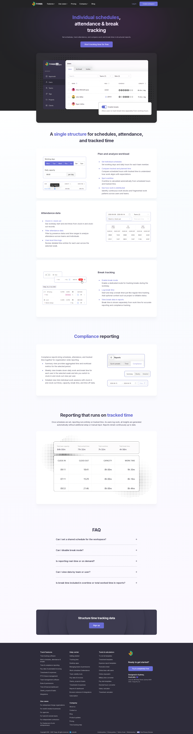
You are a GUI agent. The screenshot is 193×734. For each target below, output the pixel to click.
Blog (71, 714)
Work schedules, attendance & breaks (50, 660)
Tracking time (74, 659)
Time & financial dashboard (49, 687)
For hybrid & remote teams (49, 716)
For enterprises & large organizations (52, 705)
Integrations (44, 694)
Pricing (72, 721)
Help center (74, 652)
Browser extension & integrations (80, 692)
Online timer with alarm (106, 670)
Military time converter (106, 678)
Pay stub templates (105, 681)
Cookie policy (102, 732)
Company (73, 703)
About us (72, 707)
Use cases (44, 701)
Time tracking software (47, 656)
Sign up (96, 625)
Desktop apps (74, 663)
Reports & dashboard (77, 688)
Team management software (49, 680)
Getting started (74, 656)
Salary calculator (104, 688)
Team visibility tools (76, 674)
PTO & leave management (49, 676)
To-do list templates (105, 656)
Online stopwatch (104, 674)
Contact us (73, 710)
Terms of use (121, 732)
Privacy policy (111, 732)
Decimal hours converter (107, 685)
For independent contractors (49, 719)
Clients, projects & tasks (48, 690)
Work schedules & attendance (80, 670)
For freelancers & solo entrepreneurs (47, 724)
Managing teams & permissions (80, 667)
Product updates (75, 717)
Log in (134, 4)
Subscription (74, 696)
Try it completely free (140, 669)
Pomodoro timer (104, 667)
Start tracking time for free (97, 44)
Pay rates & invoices (76, 678)
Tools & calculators (106, 652)
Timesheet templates (106, 659)
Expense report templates (107, 663)
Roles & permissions (46, 683)
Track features (46, 652)
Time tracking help (76, 725)
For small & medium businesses (50, 709)
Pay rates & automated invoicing (51, 669)
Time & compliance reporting (49, 665)
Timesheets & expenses (48, 672)
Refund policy (131, 732)
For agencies (44, 712)
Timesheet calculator (106, 692)
